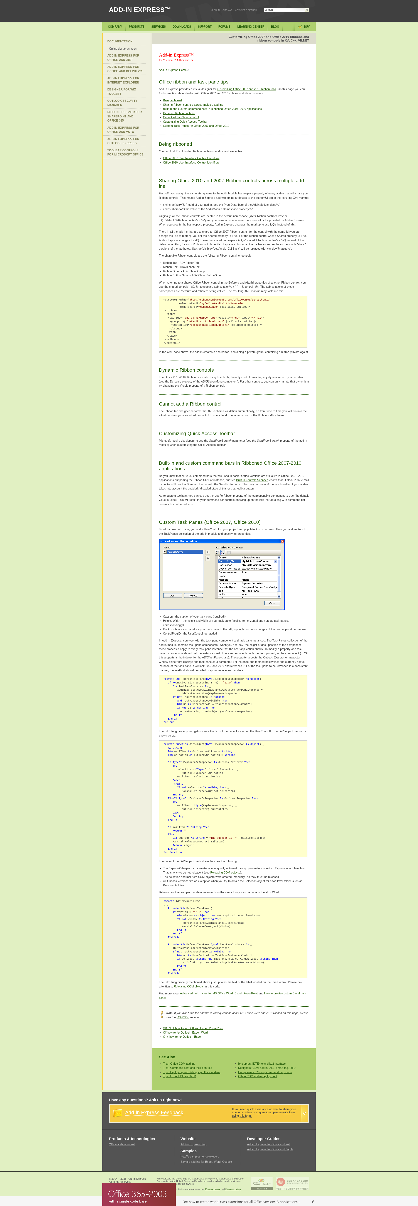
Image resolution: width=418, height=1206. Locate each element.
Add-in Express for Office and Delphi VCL (125, 69)
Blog (275, 26)
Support (205, 26)
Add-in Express (137, 1178)
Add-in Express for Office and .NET (123, 58)
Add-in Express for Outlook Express (123, 141)
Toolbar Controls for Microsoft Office (125, 152)
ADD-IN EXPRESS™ (140, 9)
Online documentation (123, 48)
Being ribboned (172, 100)
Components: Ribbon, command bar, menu (265, 1072)
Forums (224, 26)
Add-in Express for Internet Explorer (123, 80)
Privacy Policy (212, 1189)
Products (137, 26)
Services (158, 26)
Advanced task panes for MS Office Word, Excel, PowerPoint (219, 993)
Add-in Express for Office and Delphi (270, 1149)
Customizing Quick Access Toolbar (185, 121)
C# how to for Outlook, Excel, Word (185, 1032)
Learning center (250, 26)
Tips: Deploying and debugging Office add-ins (191, 1072)
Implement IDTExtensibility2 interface (262, 1063)
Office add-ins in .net (122, 1144)
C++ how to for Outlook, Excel (182, 1036)
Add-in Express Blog (193, 1144)
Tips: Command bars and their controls (187, 1067)
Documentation (119, 41)
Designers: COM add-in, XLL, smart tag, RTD (266, 1067)
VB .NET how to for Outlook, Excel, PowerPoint (193, 1028)
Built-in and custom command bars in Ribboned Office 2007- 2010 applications (212, 108)
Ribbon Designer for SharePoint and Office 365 (124, 116)
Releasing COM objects (225, 872)
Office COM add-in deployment (257, 1076)
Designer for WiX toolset (121, 91)
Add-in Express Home (173, 70)
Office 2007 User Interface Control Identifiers (191, 158)
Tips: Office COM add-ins (179, 1063)
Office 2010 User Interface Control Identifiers (191, 162)
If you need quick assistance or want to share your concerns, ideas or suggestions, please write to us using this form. (264, 1112)
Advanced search (246, 10)
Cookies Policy (233, 1189)
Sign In (215, 10)
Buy (307, 26)
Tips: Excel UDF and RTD (179, 1076)
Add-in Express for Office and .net (268, 1144)
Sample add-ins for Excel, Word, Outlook (206, 1161)
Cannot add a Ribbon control (181, 117)
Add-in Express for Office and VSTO (123, 130)
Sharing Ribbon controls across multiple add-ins (193, 104)
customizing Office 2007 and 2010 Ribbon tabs (246, 89)
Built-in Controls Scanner (252, 480)
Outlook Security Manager (122, 103)
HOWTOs (183, 1017)
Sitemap (227, 10)
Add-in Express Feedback (154, 1112)
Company (115, 26)
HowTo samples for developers (199, 1156)
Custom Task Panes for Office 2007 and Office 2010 (196, 125)
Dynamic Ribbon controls (179, 113)
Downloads (182, 26)
